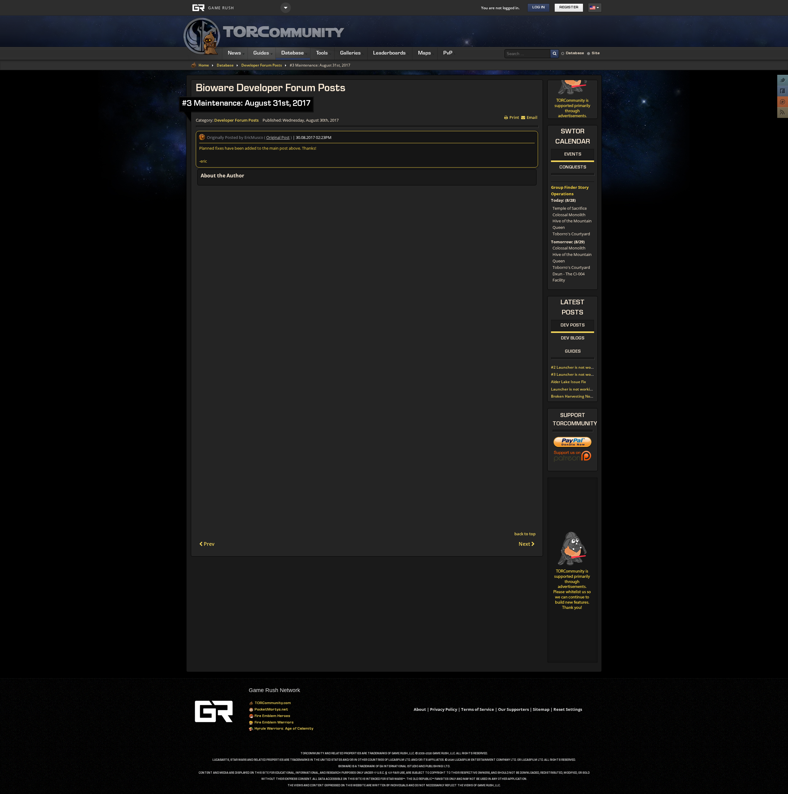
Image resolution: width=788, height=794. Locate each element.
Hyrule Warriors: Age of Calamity (283, 729)
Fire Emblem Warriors (274, 723)
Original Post (278, 137)
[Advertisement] (490, 31)
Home (204, 65)
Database (575, 53)
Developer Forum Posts (261, 65)
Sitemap (541, 709)
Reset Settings (567, 709)
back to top (525, 534)
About (420, 709)
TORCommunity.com (272, 703)
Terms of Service (477, 709)
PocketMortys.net (271, 710)
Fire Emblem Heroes (272, 716)
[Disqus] (367, 270)
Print (514, 117)
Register (568, 8)
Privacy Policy (443, 709)
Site (596, 53)
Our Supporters (513, 709)
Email (531, 117)
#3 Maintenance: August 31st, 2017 (246, 104)
